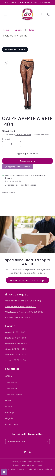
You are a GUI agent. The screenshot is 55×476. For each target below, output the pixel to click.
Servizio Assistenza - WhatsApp (27, 280)
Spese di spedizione (23, 135)
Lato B (8, 400)
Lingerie (9, 418)
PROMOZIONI (11, 424)
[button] (5, 14)
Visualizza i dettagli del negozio (20, 185)
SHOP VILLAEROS (26, 462)
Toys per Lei (11, 382)
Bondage (9, 412)
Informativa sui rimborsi (32, 465)
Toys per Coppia (13, 394)
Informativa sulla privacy (15, 469)
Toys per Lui (11, 388)
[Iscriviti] (47, 442)
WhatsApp (11, 311)
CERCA (8, 376)
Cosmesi (9, 406)
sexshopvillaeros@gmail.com (20, 306)
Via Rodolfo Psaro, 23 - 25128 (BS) (23, 300)
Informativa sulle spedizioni (40, 469)
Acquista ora (27, 161)
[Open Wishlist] (4, 472)
